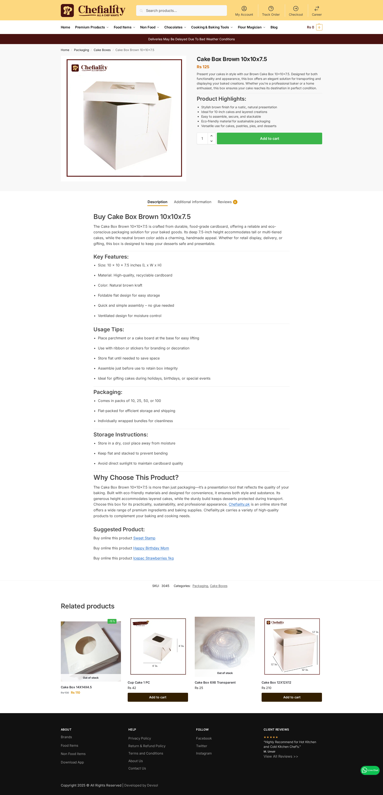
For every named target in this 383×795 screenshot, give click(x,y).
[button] (314, 27)
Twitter (201, 746)
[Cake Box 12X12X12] (292, 647)
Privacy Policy (139, 738)
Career (317, 14)
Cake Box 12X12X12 (276, 682)
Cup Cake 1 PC (139, 682)
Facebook (204, 738)
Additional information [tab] (192, 202)
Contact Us (137, 768)
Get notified (91, 702)
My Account (244, 14)
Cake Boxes (102, 50)
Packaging (81, 50)
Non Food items (74, 754)
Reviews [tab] (227, 202)
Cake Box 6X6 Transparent (215, 682)
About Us (135, 761)
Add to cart (269, 138)
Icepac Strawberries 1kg (153, 558)
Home (65, 50)
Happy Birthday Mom (151, 548)
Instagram (204, 753)
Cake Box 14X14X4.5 (76, 687)
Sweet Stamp (144, 538)
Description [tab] (157, 202)
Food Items (69, 745)
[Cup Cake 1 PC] (158, 647)
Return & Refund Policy (146, 746)
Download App (72, 762)
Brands (66, 737)
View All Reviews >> (281, 756)
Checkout (296, 14)
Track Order (271, 14)
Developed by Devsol (141, 785)
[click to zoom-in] (123, 118)
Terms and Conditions (145, 753)
